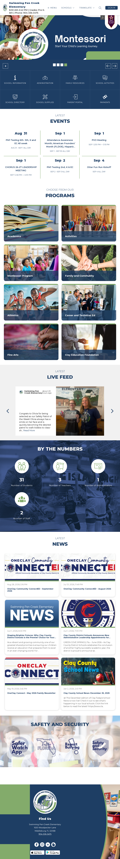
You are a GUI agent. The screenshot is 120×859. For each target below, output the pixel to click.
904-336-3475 (45, 840)
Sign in (111, 8)
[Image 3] (61, 70)
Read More (29, 436)
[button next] (112, 417)
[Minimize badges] (102, 17)
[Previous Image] (108, 71)
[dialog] (31, 228)
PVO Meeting (99, 145)
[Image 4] (65, 70)
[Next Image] (114, 71)
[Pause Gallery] (5, 71)
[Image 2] (58, 70)
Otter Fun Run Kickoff (99, 173)
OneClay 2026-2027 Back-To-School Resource (59, 55)
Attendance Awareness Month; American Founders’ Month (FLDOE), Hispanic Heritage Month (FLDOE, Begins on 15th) (60, 152)
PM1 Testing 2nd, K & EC (60, 173)
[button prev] (8, 417)
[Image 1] (54, 70)
